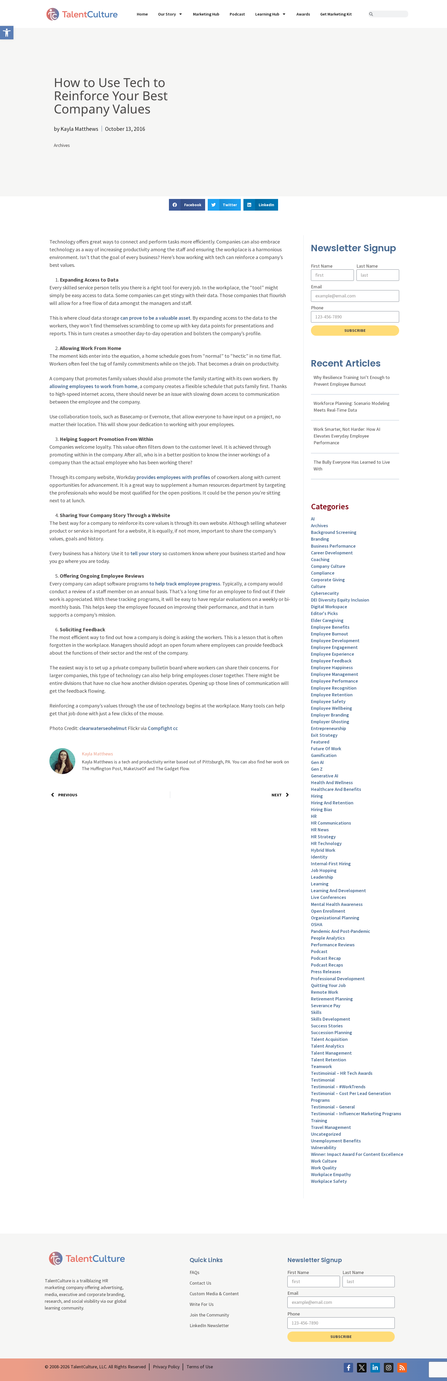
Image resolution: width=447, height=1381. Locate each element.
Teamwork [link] (321, 1066)
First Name (321, 266)
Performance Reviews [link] (333, 945)
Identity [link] (319, 857)
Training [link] (319, 1121)
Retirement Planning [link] (332, 999)
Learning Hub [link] (267, 14)
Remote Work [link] (324, 992)
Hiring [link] (317, 796)
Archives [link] (62, 145)
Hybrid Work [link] (323, 850)
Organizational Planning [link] (335, 918)
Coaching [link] (320, 559)
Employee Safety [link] (328, 701)
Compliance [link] (322, 573)
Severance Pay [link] (325, 1005)
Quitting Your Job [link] (328, 985)
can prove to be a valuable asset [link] (155, 317)
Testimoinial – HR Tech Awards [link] (342, 1073)
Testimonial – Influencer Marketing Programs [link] (356, 1114)
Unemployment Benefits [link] (336, 1141)
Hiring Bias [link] (321, 809)
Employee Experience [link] (332, 654)
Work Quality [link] (324, 1168)
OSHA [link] (316, 924)
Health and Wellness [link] (332, 782)
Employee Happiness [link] (332, 667)
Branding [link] (320, 539)
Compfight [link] (160, 728)
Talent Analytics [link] (327, 1046)
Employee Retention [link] (332, 695)
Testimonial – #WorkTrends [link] (338, 1087)
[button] (187, 205)
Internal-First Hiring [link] (331, 864)
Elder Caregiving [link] (327, 620)
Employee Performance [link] (334, 681)
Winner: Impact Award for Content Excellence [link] (357, 1154)
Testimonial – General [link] (333, 1107)
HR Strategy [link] (323, 837)
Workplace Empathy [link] (331, 1174)
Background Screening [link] (333, 532)
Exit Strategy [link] (324, 735)
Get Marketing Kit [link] (336, 14)
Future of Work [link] (326, 749)
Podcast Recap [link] (326, 958)
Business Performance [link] (333, 546)
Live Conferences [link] (328, 897)
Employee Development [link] (335, 640)
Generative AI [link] (324, 776)
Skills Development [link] (330, 1019)
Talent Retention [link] (328, 1060)
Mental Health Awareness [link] (337, 904)
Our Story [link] (167, 14)
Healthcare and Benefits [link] (336, 789)
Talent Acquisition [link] (329, 1039)
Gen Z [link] (317, 769)
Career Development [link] (332, 553)
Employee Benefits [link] (330, 627)
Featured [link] (320, 742)
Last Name (367, 266)
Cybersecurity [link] (325, 593)
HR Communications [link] (331, 823)
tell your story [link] (145, 553)
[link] (6, 32)
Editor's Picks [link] (324, 613)
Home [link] (142, 14)
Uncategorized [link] (326, 1134)
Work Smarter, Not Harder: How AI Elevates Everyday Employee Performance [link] (347, 436)
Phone (317, 308)
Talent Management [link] (331, 1053)
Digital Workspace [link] (329, 607)
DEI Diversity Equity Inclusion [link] (340, 600)
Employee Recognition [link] (333, 688)
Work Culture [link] (324, 1161)
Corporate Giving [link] (328, 580)
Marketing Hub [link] (206, 14)
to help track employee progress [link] (184, 583)
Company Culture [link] (328, 566)
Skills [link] (316, 1012)
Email (316, 287)
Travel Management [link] (331, 1127)
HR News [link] (320, 830)
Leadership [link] (322, 877)
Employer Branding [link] (330, 715)
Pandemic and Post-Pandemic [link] (340, 931)
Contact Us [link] (200, 1283)
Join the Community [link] (209, 1315)
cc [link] (175, 728)
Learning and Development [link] (338, 890)
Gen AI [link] (317, 762)
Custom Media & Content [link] (214, 1294)
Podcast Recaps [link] (327, 965)
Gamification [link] (324, 755)
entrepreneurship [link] (328, 728)
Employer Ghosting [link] (330, 722)
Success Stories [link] (327, 1026)
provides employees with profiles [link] (173, 477)
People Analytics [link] (328, 938)
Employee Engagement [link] (334, 647)
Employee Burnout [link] (329, 634)
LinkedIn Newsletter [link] (209, 1325)
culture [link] (318, 586)
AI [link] (313, 519)
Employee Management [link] (334, 674)
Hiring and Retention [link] (332, 803)
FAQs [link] (194, 1272)
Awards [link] (303, 14)
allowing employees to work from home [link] (93, 386)
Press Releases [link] (326, 972)
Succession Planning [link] (331, 1032)
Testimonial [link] (323, 1080)
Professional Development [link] (338, 979)
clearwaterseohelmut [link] (103, 728)
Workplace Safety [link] (329, 1181)
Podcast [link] (237, 14)
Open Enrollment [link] (328, 911)
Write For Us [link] (202, 1304)
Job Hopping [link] (324, 870)
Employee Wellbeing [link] (331, 708)
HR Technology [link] (326, 843)
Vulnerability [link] (323, 1147)
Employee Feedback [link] (331, 661)
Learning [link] (320, 884)
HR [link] (314, 816)
